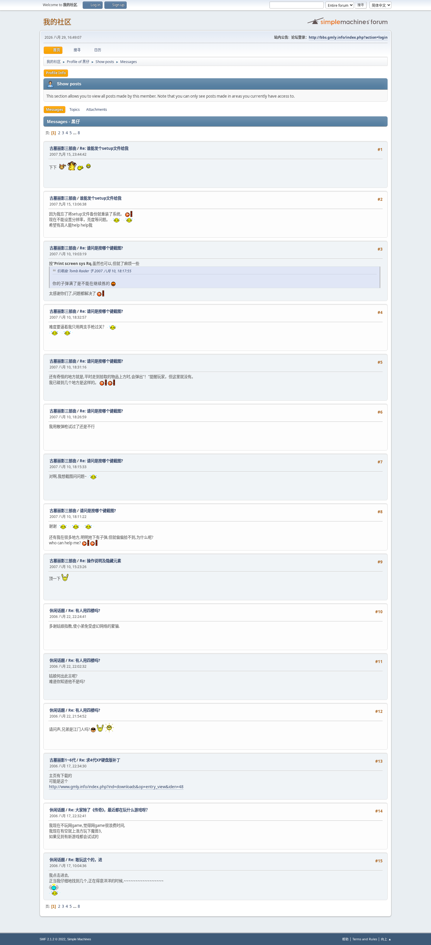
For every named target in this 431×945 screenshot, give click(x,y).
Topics (74, 109)
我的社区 (57, 22)
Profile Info (56, 72)
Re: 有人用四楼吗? (84, 610)
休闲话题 (57, 610)
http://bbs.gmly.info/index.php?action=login (348, 37)
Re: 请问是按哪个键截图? (101, 248)
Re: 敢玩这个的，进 (85, 859)
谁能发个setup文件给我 (100, 198)
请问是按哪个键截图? (98, 510)
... (75, 132)
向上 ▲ (386, 939)
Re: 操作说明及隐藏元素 (100, 560)
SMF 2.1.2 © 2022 (52, 939)
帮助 (345, 939)
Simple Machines (79, 939)
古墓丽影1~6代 (63, 760)
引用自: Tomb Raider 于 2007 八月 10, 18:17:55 (94, 270)
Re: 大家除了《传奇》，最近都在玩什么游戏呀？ (109, 810)
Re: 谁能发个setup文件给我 (104, 148)
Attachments (96, 109)
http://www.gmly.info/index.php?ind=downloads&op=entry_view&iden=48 (116, 786)
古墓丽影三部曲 (63, 148)
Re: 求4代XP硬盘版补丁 (99, 760)
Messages (54, 109)
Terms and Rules (364, 939)
